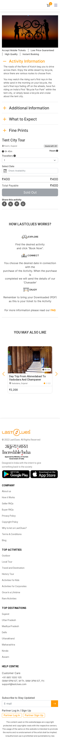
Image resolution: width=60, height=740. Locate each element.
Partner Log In (12, 715)
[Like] (47, 351)
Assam (5, 657)
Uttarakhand (8, 638)
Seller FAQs (7, 503)
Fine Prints (18, 130)
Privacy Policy (9, 516)
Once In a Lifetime (11, 592)
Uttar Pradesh (9, 620)
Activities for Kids (10, 580)
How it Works (8, 497)
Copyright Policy (10, 522)
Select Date (8, 166)
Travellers (7, 155)
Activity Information (27, 61)
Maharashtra (8, 645)
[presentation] (3, 374)
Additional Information (29, 108)
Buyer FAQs (8, 510)
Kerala (5, 651)
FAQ (53, 310)
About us (6, 491)
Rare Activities (9, 598)
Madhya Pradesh (10, 626)
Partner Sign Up (34, 715)
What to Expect (23, 119)
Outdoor (6, 556)
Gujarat (5, 614)
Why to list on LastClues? (14, 528)
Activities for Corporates (14, 586)
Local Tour (7, 562)
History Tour (8, 574)
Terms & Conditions (12, 534)
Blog (4, 540)
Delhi (4, 632)
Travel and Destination (13, 568)
